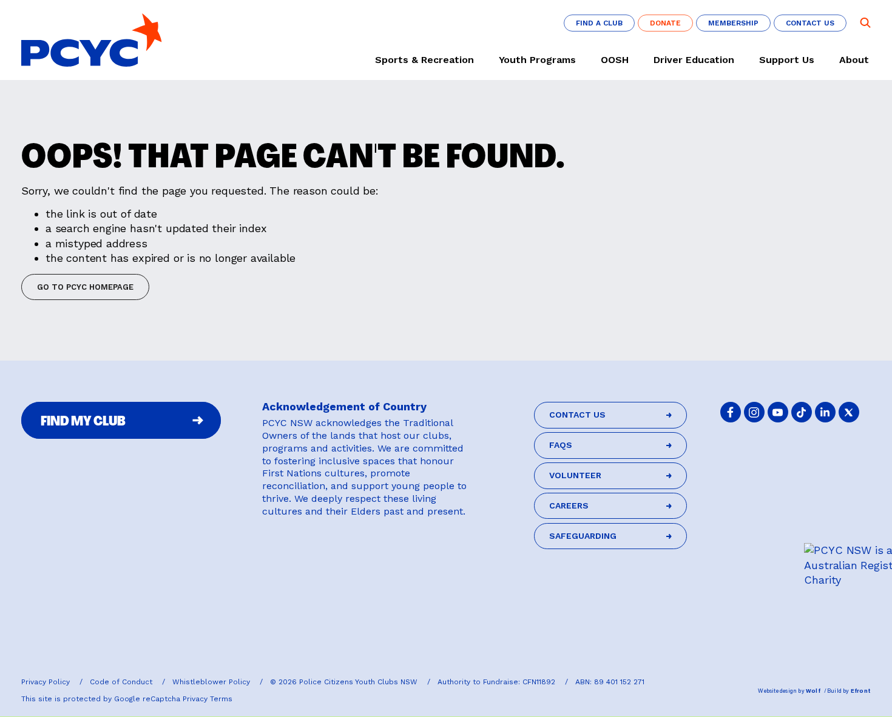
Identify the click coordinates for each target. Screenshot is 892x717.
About (854, 60)
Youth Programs (537, 60)
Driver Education (694, 60)
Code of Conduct (122, 682)
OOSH (615, 60)
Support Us (786, 60)
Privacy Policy (46, 682)
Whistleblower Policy (212, 682)
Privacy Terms (207, 699)
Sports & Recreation (424, 60)
